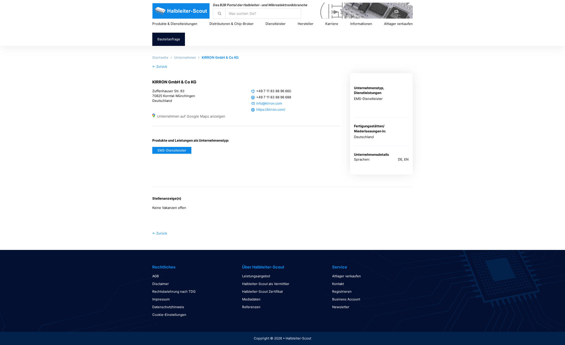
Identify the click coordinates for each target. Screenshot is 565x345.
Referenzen (251, 307)
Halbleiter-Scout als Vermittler (265, 284)
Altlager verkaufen (398, 24)
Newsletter (340, 307)
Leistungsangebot (256, 276)
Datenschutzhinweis (168, 307)
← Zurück (159, 66)
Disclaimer (160, 284)
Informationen (361, 24)
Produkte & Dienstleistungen (174, 24)
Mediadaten (251, 299)
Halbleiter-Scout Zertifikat (262, 291)
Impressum (161, 299)
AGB (155, 276)
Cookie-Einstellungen (169, 315)
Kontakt (338, 284)
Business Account (346, 299)
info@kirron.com (269, 103)
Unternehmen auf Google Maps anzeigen (191, 116)
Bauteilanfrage (168, 39)
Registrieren (342, 291)
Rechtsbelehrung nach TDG (174, 291)
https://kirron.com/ (270, 109)
